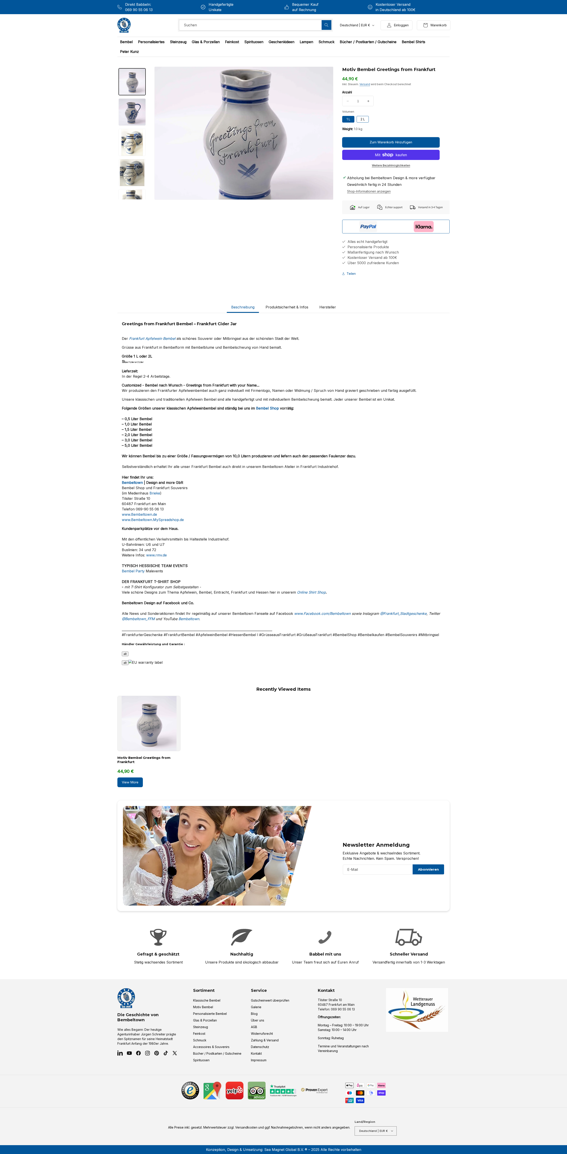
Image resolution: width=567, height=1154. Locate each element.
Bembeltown (189, 619)
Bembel (169, 338)
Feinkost (199, 1034)
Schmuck (199, 1040)
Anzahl (347, 92)
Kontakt (256, 1054)
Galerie (256, 1007)
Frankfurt (136, 338)
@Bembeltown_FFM (138, 619)
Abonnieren (428, 869)
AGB (254, 1027)
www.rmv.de (156, 555)
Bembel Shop (267, 408)
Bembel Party (133, 571)
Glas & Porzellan (205, 1020)
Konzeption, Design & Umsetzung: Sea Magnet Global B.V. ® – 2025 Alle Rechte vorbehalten (283, 1149)
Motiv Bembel (203, 1007)
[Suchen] (326, 25)
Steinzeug (200, 1027)
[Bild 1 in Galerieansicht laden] (132, 81)
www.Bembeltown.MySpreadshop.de (153, 519)
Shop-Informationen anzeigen (369, 191)
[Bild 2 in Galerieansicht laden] (132, 112)
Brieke (155, 493)
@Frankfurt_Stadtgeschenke (403, 613)
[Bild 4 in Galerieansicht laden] (132, 172)
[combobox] (255, 25)
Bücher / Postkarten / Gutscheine (217, 1054)
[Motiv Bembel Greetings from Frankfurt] (149, 723)
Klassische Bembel (206, 1000)
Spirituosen (201, 1060)
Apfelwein (153, 338)
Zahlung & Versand (265, 1040)
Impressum (258, 1060)
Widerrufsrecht (262, 1034)
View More (130, 782)
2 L (363, 119)
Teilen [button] (351, 273)
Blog (254, 1014)
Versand (364, 84)
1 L (348, 119)
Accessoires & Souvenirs (211, 1047)
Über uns (257, 1020)
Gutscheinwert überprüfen (270, 1000)
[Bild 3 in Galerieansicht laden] (132, 142)
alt (125, 654)
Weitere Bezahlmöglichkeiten (391, 165)
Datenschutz (260, 1047)
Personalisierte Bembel (210, 1014)
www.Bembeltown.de (139, 514)
